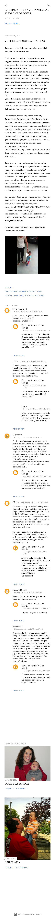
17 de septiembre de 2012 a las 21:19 (36, 671)
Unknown (17, 435)
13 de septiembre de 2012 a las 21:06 (28, 629)
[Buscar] (48, 4)
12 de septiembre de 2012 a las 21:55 (36, 476)
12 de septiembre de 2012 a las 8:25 (28, 437)
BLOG (8, 23)
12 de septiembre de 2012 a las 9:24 (34, 502)
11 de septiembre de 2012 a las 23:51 (36, 330)
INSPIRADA (12, 862)
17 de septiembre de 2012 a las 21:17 (36, 608)
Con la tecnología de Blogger (29, 914)
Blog (15, 291)
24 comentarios (21, 867)
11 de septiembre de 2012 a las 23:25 (28, 312)
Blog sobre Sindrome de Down (30, 291)
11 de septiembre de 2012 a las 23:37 (33, 361)
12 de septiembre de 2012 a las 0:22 (36, 409)
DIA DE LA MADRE (17, 783)
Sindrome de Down (36, 295)
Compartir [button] (9, 287)
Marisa (16, 502)
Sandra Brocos (20, 590)
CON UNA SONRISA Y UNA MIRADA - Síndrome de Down (27, 12)
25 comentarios (21, 788)
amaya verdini (20, 309)
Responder (18, 355)
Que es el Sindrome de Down (16, 295)
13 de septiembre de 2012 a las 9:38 (28, 592)
